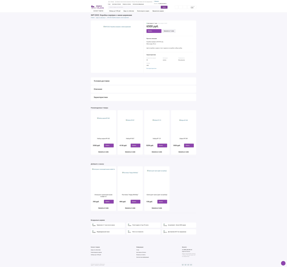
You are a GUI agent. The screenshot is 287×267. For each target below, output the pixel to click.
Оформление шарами (158, 11)
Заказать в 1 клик (169, 31)
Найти (164, 7)
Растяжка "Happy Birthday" (130, 194)
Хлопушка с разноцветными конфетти (103, 195)
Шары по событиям (128, 11)
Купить (107, 145)
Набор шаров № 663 (103, 138)
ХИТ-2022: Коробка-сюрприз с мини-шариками (118, 17)
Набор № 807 (130, 138)
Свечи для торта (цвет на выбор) (157, 194)
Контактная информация (138, 4)
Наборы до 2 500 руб (114, 11)
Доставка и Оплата (116, 4)
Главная (92, 17)
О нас (109, 4)
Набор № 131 (157, 138)
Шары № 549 (184, 138)
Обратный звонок (186, 251)
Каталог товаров (98, 11)
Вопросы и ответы (127, 4)
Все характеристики (151, 68)
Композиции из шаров (143, 11)
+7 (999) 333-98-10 (160, 3)
